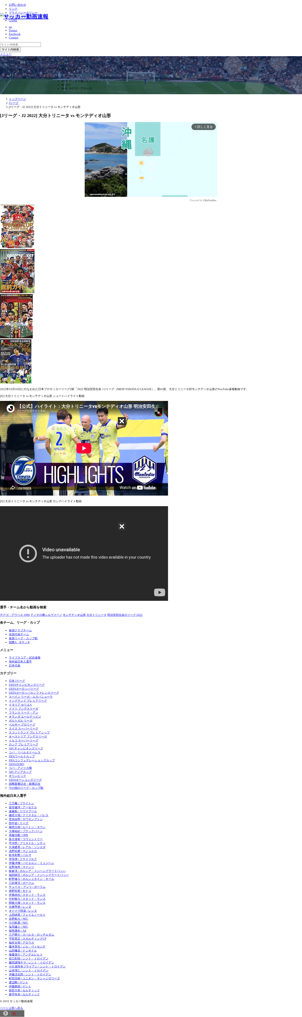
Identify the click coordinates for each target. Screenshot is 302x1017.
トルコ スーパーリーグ (23, 740)
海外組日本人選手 (20, 661)
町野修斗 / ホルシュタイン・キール (31, 879)
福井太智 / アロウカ (21, 942)
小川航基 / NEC (18, 922)
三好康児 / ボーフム (21, 883)
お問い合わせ (17, 4)
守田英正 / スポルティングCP (27, 938)
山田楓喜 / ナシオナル (23, 950)
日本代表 (14, 665)
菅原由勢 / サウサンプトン (26, 819)
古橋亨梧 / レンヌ (20, 906)
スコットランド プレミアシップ (29, 732)
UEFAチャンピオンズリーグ (27, 684)
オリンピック (17, 776)
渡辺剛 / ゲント (18, 982)
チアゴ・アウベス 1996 (15, 615)
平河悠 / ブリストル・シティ (27, 843)
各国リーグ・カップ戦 (23, 638)
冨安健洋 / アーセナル (23, 807)
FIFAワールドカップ (22, 756)
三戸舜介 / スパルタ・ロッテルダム (31, 934)
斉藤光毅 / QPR (18, 835)
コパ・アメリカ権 (20, 768)
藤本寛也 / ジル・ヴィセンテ (27, 946)
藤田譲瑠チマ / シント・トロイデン (31, 962)
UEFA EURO (16, 764)
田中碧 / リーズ (18, 823)
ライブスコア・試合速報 (24, 657)
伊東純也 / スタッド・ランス (27, 894)
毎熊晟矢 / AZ (17, 930)
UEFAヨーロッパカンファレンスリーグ (34, 692)
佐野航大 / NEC (18, 918)
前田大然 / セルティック (24, 990)
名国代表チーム (19, 634)
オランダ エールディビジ (25, 716)
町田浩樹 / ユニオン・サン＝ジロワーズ (34, 978)
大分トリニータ (96, 615)
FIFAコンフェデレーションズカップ (32, 760)
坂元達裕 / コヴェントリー (26, 839)
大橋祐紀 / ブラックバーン (26, 831)
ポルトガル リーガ (20, 720)
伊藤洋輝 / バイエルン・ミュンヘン (31, 863)
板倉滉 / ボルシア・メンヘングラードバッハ (37, 871)
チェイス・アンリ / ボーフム (27, 887)
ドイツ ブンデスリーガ (23, 708)
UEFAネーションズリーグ (25, 779)
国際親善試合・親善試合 (24, 783)
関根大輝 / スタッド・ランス (27, 902)
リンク (13, 8)
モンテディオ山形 (74, 615)
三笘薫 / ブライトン (21, 803)
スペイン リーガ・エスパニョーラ (31, 696)
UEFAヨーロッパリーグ (24, 688)
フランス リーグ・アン (23, 712)
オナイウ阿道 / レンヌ (23, 910)
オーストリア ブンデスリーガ (28, 736)
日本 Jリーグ (17, 680)
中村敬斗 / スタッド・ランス (27, 898)
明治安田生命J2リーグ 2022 (125, 615)
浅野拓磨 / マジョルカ (23, 851)
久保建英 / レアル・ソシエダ (27, 847)
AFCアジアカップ (20, 772)
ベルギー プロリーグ (22, 724)
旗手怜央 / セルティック (24, 994)
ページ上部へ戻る (11, 1008)
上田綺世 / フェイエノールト (27, 914)
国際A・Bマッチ (19, 642)
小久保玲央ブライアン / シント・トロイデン (37, 966)
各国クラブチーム (20, 630)
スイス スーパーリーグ (23, 728)
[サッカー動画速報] (24, 16)
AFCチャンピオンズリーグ (26, 748)
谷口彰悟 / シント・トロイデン (28, 958)
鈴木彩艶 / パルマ (20, 855)
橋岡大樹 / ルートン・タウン (27, 827)
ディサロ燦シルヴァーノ (46, 615)
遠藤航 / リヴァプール (23, 811)
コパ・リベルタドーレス (24, 752)
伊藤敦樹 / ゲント (20, 986)
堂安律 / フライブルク (23, 859)
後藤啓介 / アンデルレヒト (26, 954)
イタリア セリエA (20, 704)
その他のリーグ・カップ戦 (26, 787)
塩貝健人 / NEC (18, 926)
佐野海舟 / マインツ (21, 867)
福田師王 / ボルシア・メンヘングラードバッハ (39, 875)
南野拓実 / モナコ (20, 891)
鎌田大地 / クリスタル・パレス (28, 815)
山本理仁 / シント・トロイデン (28, 970)
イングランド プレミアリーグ (28, 700)
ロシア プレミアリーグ (23, 744)
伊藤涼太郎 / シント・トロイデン (30, 974)
